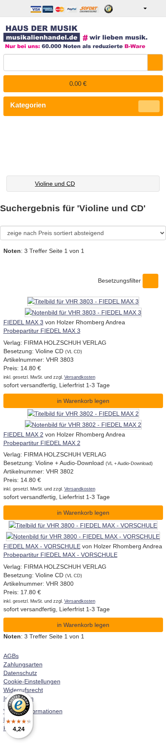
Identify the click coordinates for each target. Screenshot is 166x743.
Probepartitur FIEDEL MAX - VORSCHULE (60, 554)
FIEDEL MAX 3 (23, 322)
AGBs (11, 655)
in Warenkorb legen (83, 400)
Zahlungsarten (23, 664)
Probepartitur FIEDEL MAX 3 (41, 330)
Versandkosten (79, 377)
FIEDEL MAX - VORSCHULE (41, 546)
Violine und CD (55, 183)
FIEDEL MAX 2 (23, 434)
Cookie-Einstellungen (31, 681)
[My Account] (139, 8)
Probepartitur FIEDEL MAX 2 (41, 443)
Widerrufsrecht (23, 689)
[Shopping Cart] (156, 8)
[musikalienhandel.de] (83, 34)
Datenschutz (20, 672)
